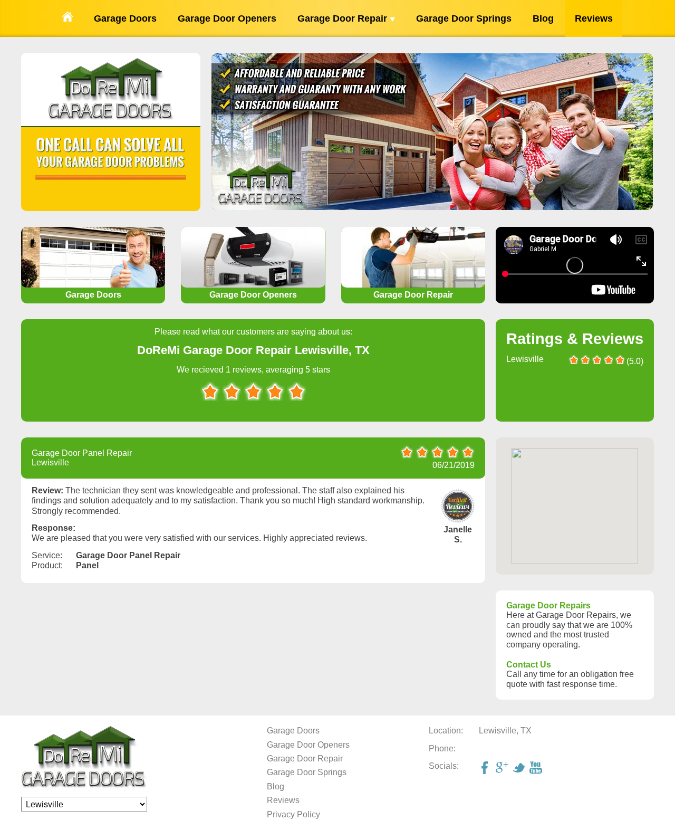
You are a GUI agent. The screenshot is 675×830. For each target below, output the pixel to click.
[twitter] (520, 768)
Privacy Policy (293, 814)
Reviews (594, 18)
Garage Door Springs (464, 18)
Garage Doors (125, 18)
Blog (543, 18)
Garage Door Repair (343, 18)
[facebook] (486, 768)
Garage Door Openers (227, 18)
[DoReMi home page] (84, 785)
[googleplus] (503, 768)
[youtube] (536, 768)
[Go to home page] (67, 18)
